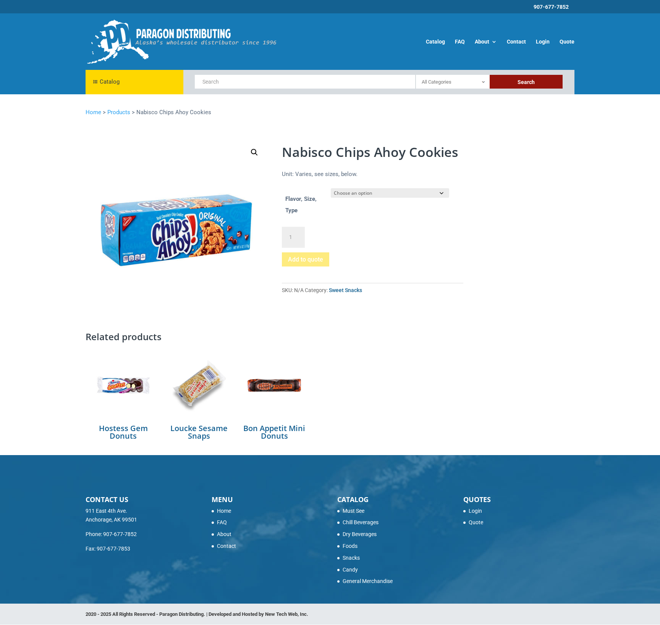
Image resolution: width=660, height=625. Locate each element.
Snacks (351, 558)
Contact (516, 42)
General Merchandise (368, 581)
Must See (353, 511)
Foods (350, 546)
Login (543, 42)
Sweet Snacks (345, 290)
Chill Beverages (361, 522)
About (482, 42)
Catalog (435, 42)
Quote (567, 42)
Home (224, 511)
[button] (254, 152)
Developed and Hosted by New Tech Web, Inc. (258, 614)
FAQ (460, 42)
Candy (350, 570)
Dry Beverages (360, 534)
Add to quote (305, 259)
